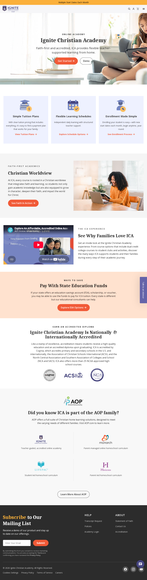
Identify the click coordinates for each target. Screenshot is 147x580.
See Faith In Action (21, 203)
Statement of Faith (124, 521)
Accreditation (121, 531)
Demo (86, 61)
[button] (143, 290)
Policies (88, 526)
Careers (59, 572)
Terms (39, 553)
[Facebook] (125, 569)
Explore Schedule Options (72, 134)
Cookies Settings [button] (10, 572)
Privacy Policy (35, 555)
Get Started (64, 61)
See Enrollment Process (120, 134)
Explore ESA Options (72, 307)
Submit (41, 543)
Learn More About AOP (73, 494)
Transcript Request (93, 521)
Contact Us (120, 526)
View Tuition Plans (24, 134)
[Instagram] (133, 569)
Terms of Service (45, 572)
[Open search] (129, 9)
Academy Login (92, 531)
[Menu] (144, 9)
